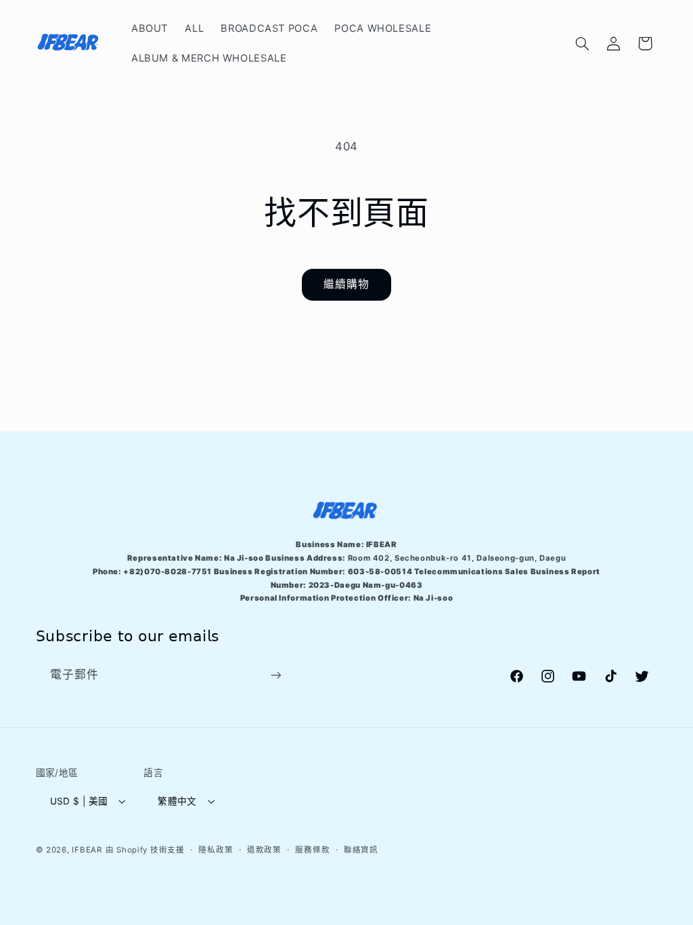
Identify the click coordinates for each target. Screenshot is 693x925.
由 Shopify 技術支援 (145, 850)
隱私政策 (215, 850)
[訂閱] (275, 675)
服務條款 (312, 850)
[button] (582, 43)
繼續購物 (346, 284)
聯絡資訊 (361, 850)
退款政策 (264, 850)
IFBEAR (87, 850)
